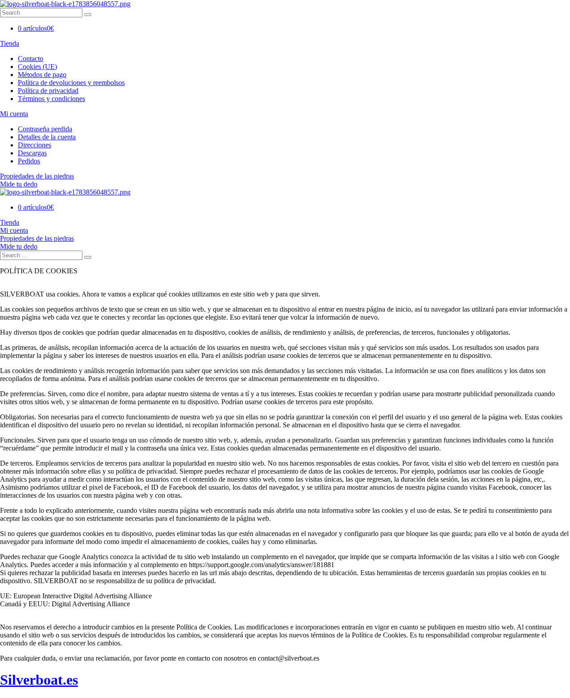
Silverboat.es (39, 680)
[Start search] (87, 257)
